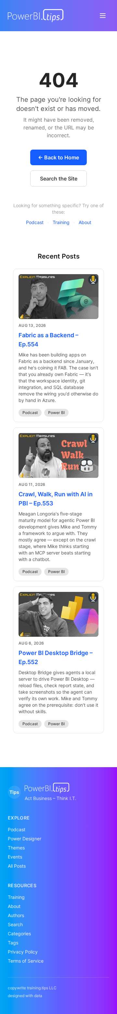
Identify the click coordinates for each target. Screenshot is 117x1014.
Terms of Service (26, 961)
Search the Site (58, 178)
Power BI (56, 412)
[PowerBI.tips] (35, 15)
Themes (16, 847)
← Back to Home (58, 157)
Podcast (35, 222)
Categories (19, 933)
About (85, 222)
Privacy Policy (23, 951)
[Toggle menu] (102, 15)
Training (61, 222)
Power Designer (24, 838)
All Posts (17, 866)
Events (15, 857)
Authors (16, 915)
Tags (13, 942)
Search (15, 924)
